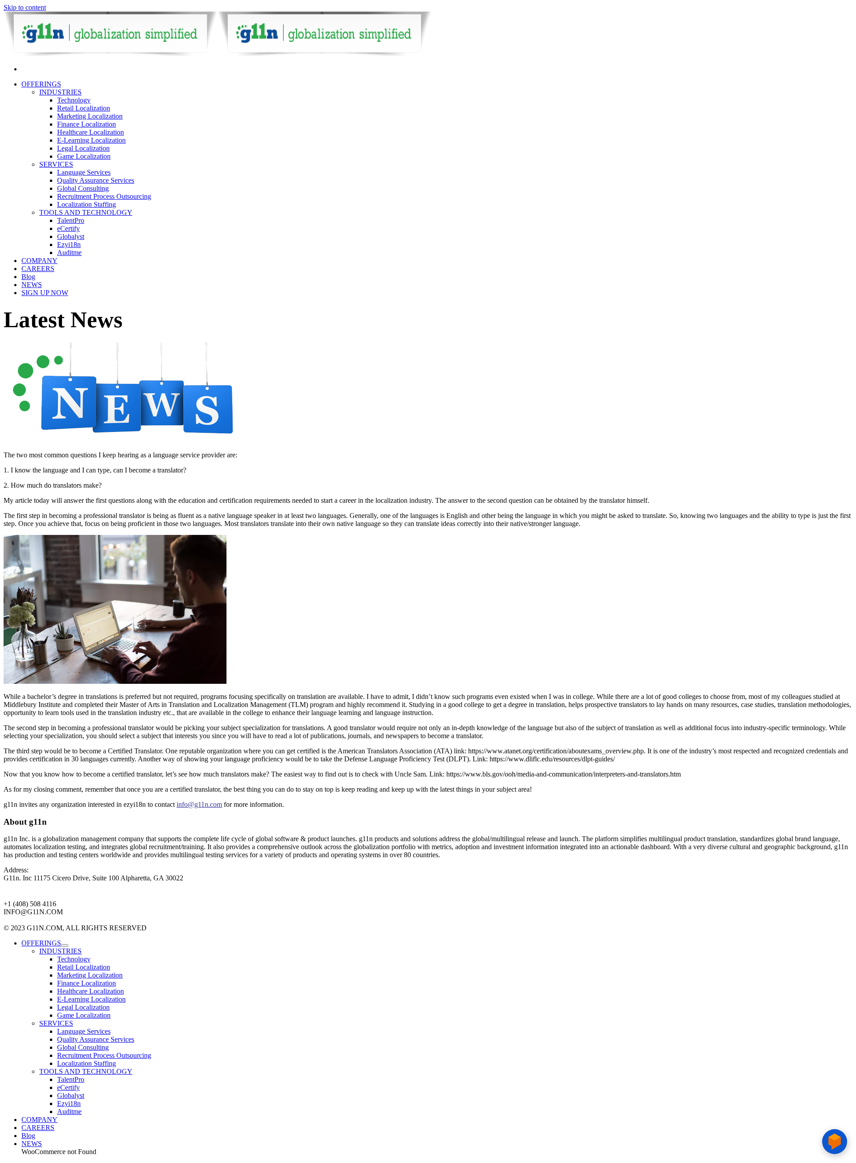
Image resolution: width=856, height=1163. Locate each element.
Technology (74, 100)
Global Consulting (83, 188)
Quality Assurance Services (95, 180)
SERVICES (56, 164)
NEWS (31, 284)
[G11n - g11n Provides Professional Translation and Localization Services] (218, 54)
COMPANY (39, 260)
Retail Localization (83, 108)
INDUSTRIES (60, 92)
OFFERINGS (41, 84)
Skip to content (25, 7)
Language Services (84, 172)
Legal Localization (83, 148)
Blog (28, 276)
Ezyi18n (69, 244)
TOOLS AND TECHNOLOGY (85, 212)
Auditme (69, 252)
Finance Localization (86, 124)
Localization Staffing (86, 204)
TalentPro (70, 220)
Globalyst (70, 236)
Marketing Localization (90, 116)
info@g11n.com (199, 804)
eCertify (68, 228)
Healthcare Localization (90, 132)
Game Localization (84, 156)
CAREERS (37, 268)
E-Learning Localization (91, 140)
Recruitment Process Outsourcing (104, 196)
